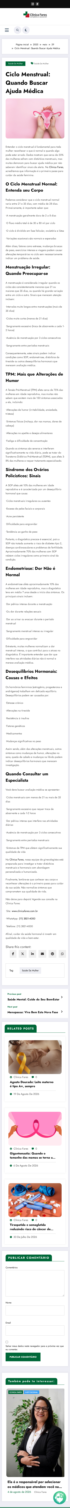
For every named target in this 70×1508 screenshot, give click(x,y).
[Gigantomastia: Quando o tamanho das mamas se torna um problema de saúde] (35, 1128)
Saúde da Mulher (15, 63)
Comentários (12, 1267)
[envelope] (42, 954)
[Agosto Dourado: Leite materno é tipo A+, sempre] (35, 1057)
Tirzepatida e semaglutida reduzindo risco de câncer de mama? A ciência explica (30, 1227)
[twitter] (23, 954)
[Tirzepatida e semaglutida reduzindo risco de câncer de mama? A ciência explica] (35, 1200)
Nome (8, 1302)
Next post (12, 1006)
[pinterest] (52, 954)
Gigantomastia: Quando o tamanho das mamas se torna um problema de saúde (32, 1155)
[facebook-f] (37, 4)
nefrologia (37, 1392)
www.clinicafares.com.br (25, 911)
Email (8, 1322)
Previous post (14, 994)
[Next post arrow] (62, 1011)
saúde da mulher (41, 63)
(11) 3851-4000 (27, 918)
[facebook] (13, 954)
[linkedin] (32, 954)
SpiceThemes (54, 1462)
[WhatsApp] (62, 954)
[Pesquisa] (17, 30)
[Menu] (7, 30)
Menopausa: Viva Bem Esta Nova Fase (32, 1012)
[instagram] (32, 4)
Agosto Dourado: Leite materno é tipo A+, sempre (31, 1084)
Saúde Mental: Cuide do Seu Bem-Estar (33, 1000)
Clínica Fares (56, 167)
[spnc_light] (26, 30)
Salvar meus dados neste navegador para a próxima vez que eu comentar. (35, 1347)
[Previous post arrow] (62, 997)
